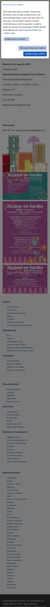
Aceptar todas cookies (35, 54)
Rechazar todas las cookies (32, 48)
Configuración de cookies (15, 39)
